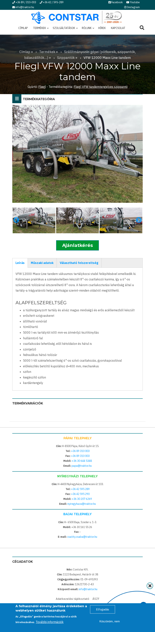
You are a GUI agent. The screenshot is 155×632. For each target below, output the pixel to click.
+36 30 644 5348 (82, 461)
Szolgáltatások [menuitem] (62, 29)
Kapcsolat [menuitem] (118, 28)
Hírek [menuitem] (102, 28)
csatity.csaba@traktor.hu (82, 536)
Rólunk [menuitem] (85, 29)
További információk (50, 622)
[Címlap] (76, 17)
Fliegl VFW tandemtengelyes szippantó (101, 87)
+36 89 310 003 (80, 451)
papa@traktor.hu (82, 465)
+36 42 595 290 (80, 494)
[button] (34, 220)
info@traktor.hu (88, 589)
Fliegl (42, 87)
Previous (16, 220)
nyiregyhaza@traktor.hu (81, 504)
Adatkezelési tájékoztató (72, 599)
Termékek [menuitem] (38, 29)
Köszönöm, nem (109, 621)
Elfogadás (102, 609)
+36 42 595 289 (80, 489)
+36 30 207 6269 (82, 499)
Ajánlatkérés (77, 245)
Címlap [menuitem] (23, 28)
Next (139, 220)
